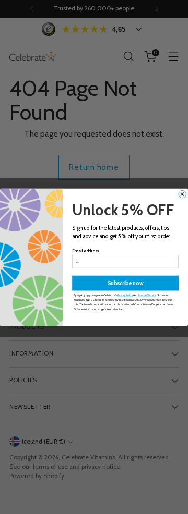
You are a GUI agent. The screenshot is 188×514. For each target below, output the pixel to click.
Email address (85, 250)
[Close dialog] (182, 194)
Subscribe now (125, 282)
